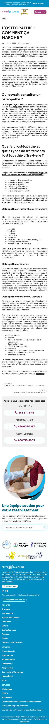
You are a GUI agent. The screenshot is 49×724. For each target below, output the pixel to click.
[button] (4, 18)
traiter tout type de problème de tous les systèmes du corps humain (24, 173)
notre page (6, 366)
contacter (40, 374)
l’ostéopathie (16, 107)
